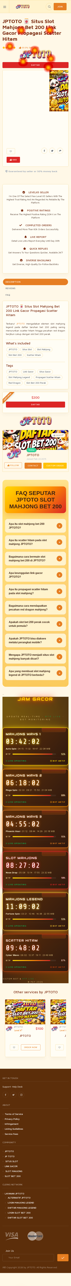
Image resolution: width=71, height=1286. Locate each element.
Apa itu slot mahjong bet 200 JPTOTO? (34, 526)
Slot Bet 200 (15, 355)
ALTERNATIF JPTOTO (19, 1197)
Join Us (9, 1250)
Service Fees (11, 1133)
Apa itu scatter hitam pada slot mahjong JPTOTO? (34, 542)
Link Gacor (28, 371)
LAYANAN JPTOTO (14, 1193)
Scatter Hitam (34, 355)
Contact (33, 465)
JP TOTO (64, 1026)
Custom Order (55, 465)
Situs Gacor (45, 371)
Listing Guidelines (14, 1128)
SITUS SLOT (11, 1161)
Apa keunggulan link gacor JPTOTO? (34, 575)
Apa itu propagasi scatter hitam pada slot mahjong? (34, 591)
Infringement (11, 1123)
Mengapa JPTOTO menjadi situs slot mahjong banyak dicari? (34, 656)
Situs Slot (27, 349)
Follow (14, 465)
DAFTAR (35, 65)
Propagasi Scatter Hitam (48, 377)
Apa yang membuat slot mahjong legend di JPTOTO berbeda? (34, 673)
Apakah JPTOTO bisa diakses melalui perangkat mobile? (34, 640)
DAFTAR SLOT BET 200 (20, 1217)
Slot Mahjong (43, 349)
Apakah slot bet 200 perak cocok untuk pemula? (34, 624)
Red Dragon (14, 383)
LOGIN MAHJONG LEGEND (21, 1202)
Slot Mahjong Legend (19, 377)
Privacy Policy (12, 1118)
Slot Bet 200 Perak (36, 383)
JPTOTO (20, 323)
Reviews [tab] (11, 288)
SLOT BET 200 (13, 1176)
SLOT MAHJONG (13, 1171)
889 (14, 159)
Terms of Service (14, 1114)
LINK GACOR (11, 1166)
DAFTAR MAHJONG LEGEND (22, 1207)
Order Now (30, 1047)
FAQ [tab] (8, 295)
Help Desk (17, 1086)
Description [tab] (13, 282)
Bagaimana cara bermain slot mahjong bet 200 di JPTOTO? (34, 558)
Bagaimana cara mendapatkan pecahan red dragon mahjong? (34, 607)
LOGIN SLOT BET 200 (19, 1212)
